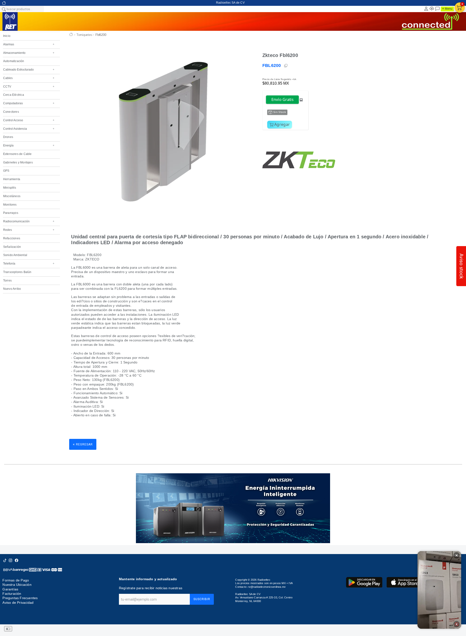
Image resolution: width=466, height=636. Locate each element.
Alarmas (28, 44)
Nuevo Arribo (12, 288)
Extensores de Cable (17, 154)
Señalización (12, 247)
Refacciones (11, 238)
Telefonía (28, 263)
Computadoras (28, 103)
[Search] (3, 9)
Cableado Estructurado (28, 69)
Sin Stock (279, 112)
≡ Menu (447, 8)
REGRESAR (83, 444)
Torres (7, 280)
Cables (28, 78)
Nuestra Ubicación (16, 585)
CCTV (28, 86)
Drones (8, 137)
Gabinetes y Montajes (18, 162)
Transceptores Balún (17, 272)
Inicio (6, 36)
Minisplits (9, 187)
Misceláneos (11, 196)
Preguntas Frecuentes (20, 598)
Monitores (10, 204)
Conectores (11, 111)
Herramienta (11, 179)
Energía (28, 145)
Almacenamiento (28, 53)
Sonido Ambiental (15, 255)
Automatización (13, 61)
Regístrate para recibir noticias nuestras (150, 588)
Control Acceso (28, 120)
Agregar (282, 124)
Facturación (11, 594)
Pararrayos (10, 213)
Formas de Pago (15, 580)
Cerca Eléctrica (13, 95)
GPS (6, 170)
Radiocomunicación (28, 221)
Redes (28, 230)
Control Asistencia (28, 128)
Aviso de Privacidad (17, 602)
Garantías (10, 589)
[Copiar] (286, 66)
